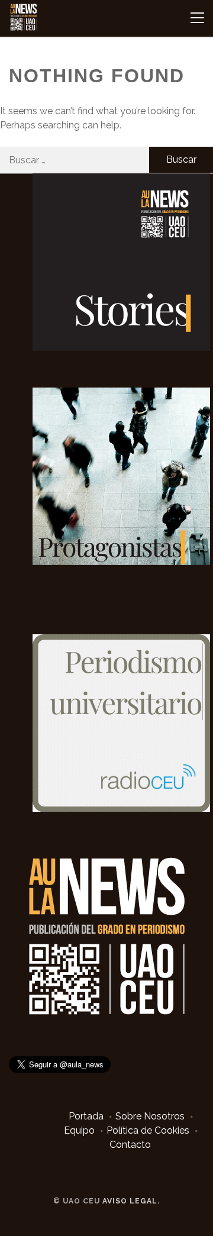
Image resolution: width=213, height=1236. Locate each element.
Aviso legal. (131, 1201)
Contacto (130, 1144)
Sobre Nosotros (150, 1116)
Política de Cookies (147, 1130)
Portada (86, 1116)
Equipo (79, 1130)
